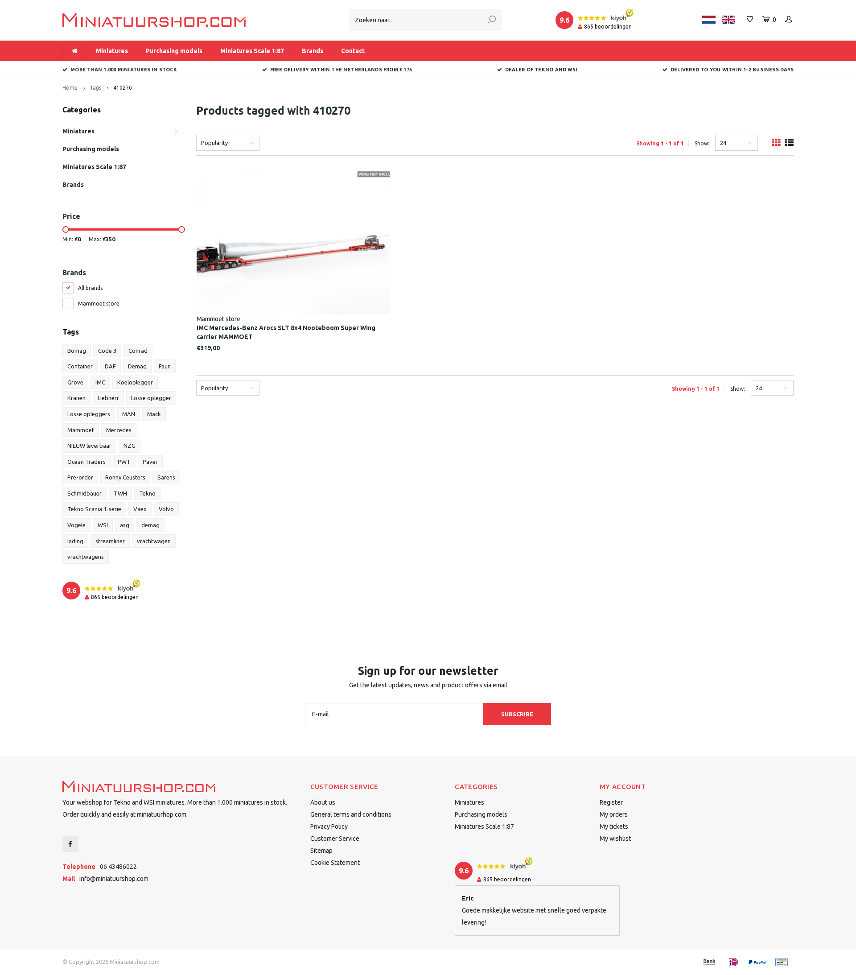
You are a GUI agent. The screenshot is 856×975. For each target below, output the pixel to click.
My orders (614, 814)
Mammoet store (98, 303)
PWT (124, 462)
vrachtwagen (154, 541)
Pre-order (80, 477)
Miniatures (112, 50)
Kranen (76, 398)
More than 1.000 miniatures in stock (123, 69)
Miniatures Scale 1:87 (252, 50)
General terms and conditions (350, 814)
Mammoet (80, 430)
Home (70, 88)
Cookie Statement (335, 862)
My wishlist (615, 838)
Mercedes (119, 430)
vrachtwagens (85, 557)
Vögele (76, 525)
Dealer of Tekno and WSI (541, 69)
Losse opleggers (88, 414)
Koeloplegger (135, 382)
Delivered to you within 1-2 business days (732, 69)
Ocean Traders (86, 462)
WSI (103, 525)
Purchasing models (174, 50)
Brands (312, 50)
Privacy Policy (329, 826)
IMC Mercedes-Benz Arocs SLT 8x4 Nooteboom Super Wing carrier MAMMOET (286, 332)
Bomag (76, 350)
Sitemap (321, 850)
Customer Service (334, 838)
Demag (137, 366)
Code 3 (107, 350)
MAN (128, 414)
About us (322, 802)
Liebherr (108, 398)
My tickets (614, 826)
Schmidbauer (84, 493)
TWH (120, 493)
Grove (75, 382)
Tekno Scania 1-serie (94, 509)
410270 (122, 88)
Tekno (147, 493)
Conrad (138, 350)
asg (124, 525)
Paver (150, 462)
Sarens (166, 477)
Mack (154, 414)
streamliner (110, 541)
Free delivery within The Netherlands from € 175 (341, 69)
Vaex (140, 509)
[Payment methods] (709, 962)
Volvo (166, 509)
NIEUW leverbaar (89, 445)
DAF (110, 366)
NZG (129, 445)
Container (80, 366)
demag (150, 525)
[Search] (492, 20)
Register (611, 802)
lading (75, 541)
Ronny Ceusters (125, 477)
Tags (95, 88)
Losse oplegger (151, 398)
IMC (100, 382)
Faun (165, 366)
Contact (353, 50)
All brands (90, 288)
